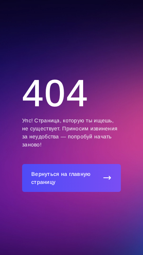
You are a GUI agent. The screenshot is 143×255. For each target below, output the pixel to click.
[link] (71, 178)
